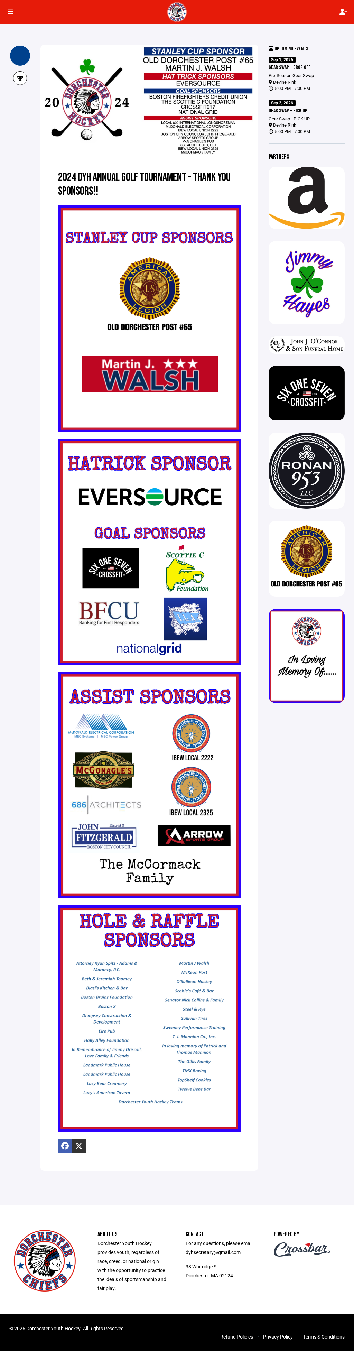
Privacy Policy (278, 1336)
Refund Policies (236, 1336)
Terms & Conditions (324, 1336)
